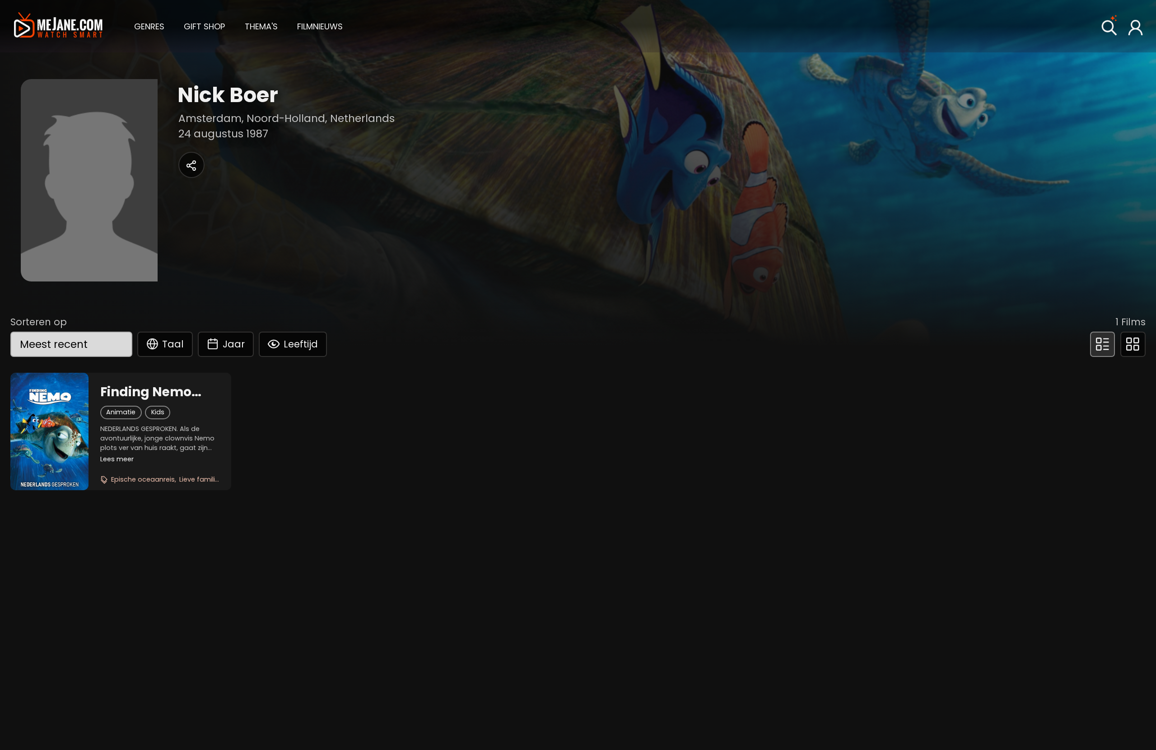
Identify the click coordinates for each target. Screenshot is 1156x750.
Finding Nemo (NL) (145, 392)
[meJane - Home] (58, 26)
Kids (157, 412)
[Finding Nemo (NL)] (49, 431)
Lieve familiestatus (209, 479)
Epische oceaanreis (143, 479)
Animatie (120, 412)
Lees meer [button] (117, 459)
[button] (149, 25)
